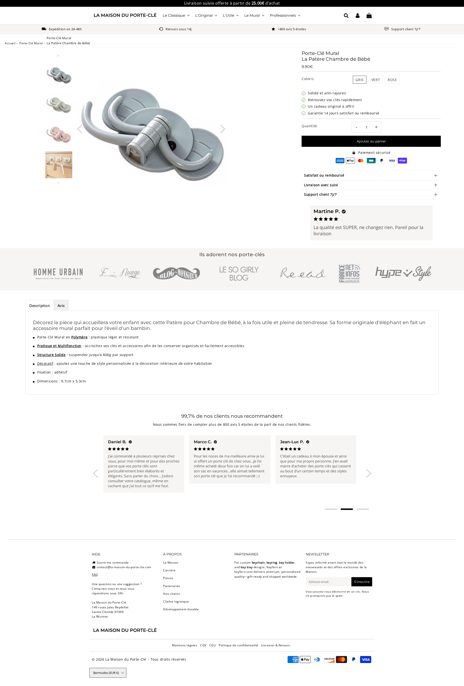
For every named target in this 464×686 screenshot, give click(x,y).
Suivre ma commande (113, 562)
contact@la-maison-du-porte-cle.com (124, 567)
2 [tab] (347, 509)
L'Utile (228, 15)
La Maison (170, 562)
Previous (79, 128)
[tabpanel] (59, 75)
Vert (375, 79)
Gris (359, 79)
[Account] (357, 15)
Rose (392, 79)
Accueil (10, 43)
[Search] (346, 15)
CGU (212, 645)
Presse (168, 578)
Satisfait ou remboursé (324, 175)
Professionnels (283, 15)
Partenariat (171, 586)
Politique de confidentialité (238, 645)
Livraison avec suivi (321, 185)
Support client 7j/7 (320, 194)
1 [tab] (331, 509)
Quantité (309, 126)
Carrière (169, 570)
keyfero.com (243, 572)
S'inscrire (362, 582)
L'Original (204, 15)
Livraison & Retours (275, 645)
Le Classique (174, 15)
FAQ (95, 575)
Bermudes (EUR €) (106, 673)
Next (223, 128)
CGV (203, 645)
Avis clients (171, 594)
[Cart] (368, 15)
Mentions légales (184, 645)
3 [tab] (363, 509)
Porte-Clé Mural (31, 43)
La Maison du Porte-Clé (125, 659)
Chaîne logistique (176, 601)
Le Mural (252, 15)
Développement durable (181, 609)
